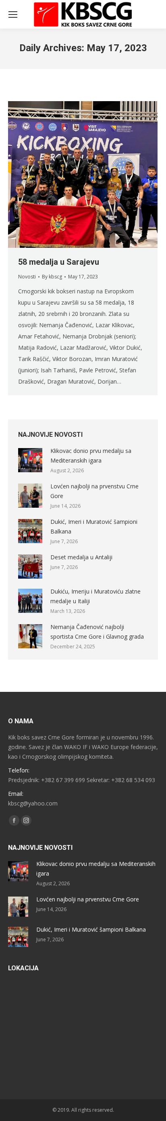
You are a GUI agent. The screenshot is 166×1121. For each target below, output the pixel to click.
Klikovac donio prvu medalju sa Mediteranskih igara (90, 455)
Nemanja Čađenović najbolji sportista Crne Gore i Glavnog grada (97, 631)
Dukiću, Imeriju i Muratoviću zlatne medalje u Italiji (95, 596)
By (52, 276)
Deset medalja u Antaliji (81, 557)
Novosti (27, 276)
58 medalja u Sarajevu (58, 262)
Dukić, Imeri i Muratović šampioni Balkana (93, 526)
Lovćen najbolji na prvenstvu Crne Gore (94, 491)
